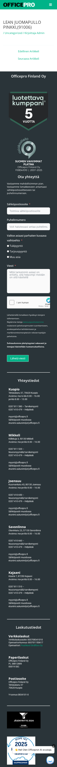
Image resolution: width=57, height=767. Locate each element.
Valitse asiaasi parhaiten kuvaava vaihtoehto (26, 238)
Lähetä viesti (17, 358)
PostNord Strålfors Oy (32, 645)
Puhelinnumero (16, 220)
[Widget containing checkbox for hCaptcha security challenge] (28, 302)
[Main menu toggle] (50, 4)
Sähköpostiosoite (17, 204)
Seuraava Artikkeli (28, 58)
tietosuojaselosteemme (33, 322)
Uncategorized (13, 33)
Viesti (10, 266)
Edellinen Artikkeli (28, 51)
